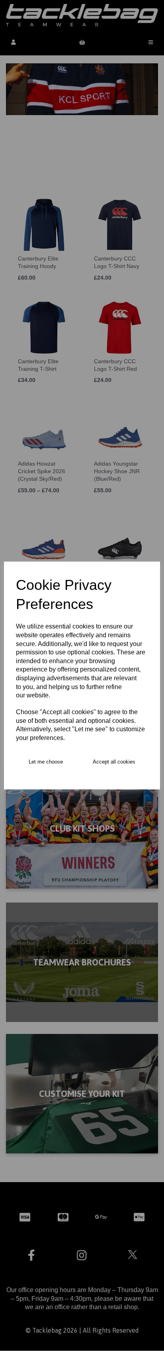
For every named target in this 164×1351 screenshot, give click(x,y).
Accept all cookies (114, 762)
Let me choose (46, 762)
